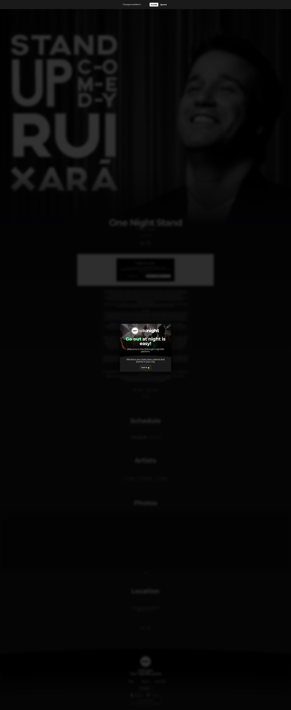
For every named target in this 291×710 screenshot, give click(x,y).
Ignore (163, 5)
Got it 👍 (145, 367)
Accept (154, 5)
